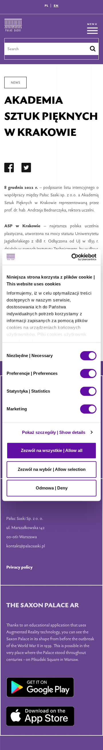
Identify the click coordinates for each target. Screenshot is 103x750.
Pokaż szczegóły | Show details (54, 432)
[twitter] (26, 169)
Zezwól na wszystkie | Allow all (51, 450)
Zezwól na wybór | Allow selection (52, 469)
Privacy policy (19, 567)
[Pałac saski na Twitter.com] (26, 169)
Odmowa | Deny (52, 487)
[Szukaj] (93, 49)
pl (47, 5)
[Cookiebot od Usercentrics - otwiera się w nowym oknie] (72, 257)
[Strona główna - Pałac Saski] (13, 28)
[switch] (88, 373)
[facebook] (9, 169)
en (56, 5)
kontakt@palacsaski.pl (25, 546)
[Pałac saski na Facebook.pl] (9, 169)
